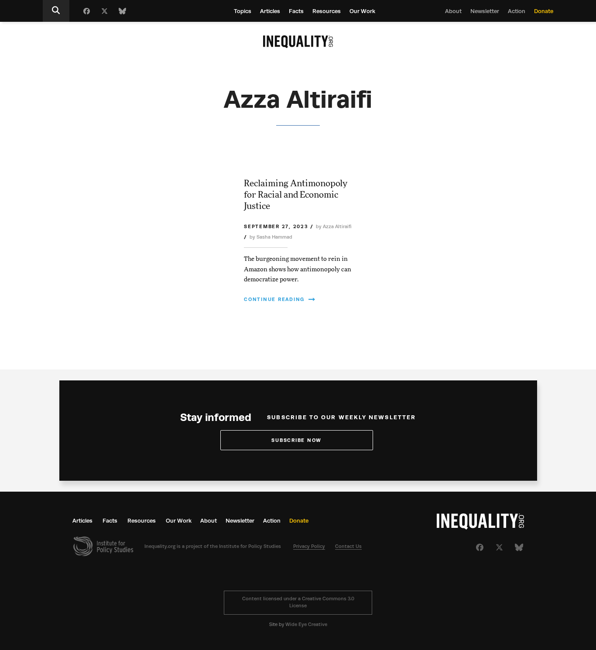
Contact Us (348, 546)
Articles (270, 11)
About (453, 11)
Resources (326, 11)
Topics (242, 11)
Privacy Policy (309, 546)
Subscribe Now (296, 440)
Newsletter (484, 11)
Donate (543, 11)
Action (516, 11)
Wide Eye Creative (306, 624)
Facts (296, 11)
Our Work (362, 11)
